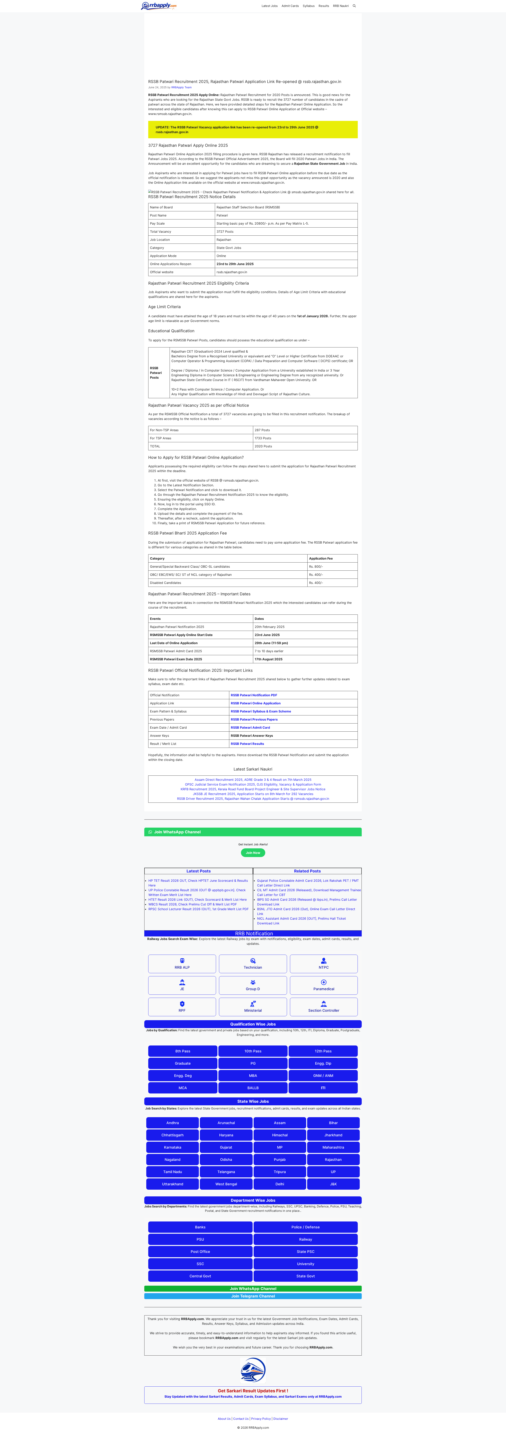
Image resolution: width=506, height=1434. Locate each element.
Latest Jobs (270, 6)
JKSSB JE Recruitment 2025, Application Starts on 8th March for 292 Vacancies (253, 794)
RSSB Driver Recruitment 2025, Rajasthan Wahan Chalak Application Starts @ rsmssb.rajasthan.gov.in (253, 799)
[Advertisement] (253, 46)
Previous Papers (254, 719)
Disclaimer (280, 1419)
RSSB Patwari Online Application (256, 703)
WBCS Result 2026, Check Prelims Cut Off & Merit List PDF (192, 904)
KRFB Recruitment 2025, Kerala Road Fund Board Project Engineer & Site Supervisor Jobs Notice (253, 789)
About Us (224, 1419)
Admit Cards (290, 6)
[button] (354, 6)
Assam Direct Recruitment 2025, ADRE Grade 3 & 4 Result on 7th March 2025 (253, 780)
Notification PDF (254, 695)
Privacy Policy (261, 1419)
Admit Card (250, 727)
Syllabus (309, 6)
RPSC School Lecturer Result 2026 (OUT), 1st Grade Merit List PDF (198, 909)
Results (324, 6)
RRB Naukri (341, 6)
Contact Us (241, 1419)
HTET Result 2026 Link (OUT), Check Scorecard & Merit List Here (197, 899)
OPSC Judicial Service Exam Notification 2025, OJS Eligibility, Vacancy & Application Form (253, 784)
